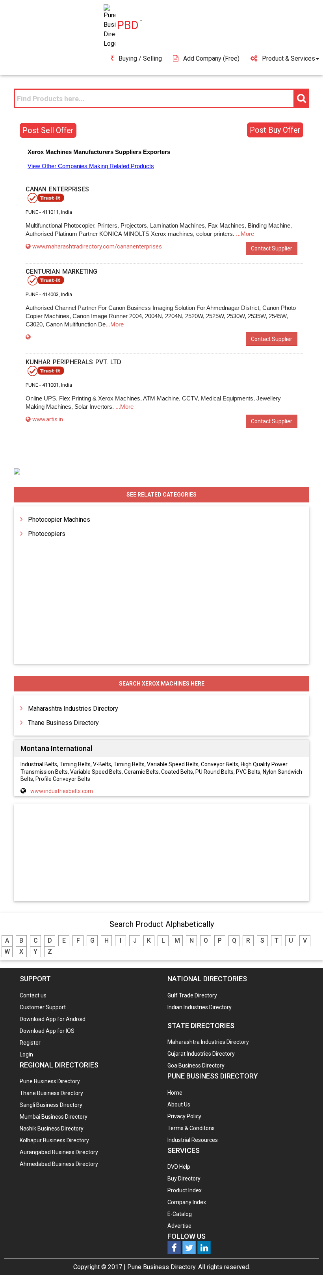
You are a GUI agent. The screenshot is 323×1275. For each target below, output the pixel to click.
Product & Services (288, 58)
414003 (50, 294)
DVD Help (178, 1167)
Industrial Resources (192, 1140)
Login (26, 1054)
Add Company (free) (211, 58)
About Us (178, 1104)
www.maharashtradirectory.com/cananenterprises (97, 246)
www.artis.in (47, 419)
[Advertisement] (161, 853)
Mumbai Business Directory (53, 1117)
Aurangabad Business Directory (59, 1152)
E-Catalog (179, 1214)
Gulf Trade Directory (192, 995)
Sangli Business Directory (51, 1105)
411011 (50, 212)
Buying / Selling (140, 58)
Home (174, 1093)
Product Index (184, 1190)
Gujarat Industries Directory (201, 1054)
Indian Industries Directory (199, 1007)
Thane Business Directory (63, 722)
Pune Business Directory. (162, 1267)
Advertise (179, 1226)
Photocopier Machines (59, 519)
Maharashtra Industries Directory (73, 708)
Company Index (186, 1202)
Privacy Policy (184, 1116)
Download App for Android (52, 1019)
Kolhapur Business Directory (54, 1140)
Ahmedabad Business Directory (59, 1164)
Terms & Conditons (191, 1128)
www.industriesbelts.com (61, 791)
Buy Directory (183, 1178)
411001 (50, 385)
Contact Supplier (271, 248)
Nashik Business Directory (52, 1128)
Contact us (33, 995)
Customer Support (43, 1007)
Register (30, 1043)
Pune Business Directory (50, 1081)
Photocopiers (46, 533)
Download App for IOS (47, 1031)
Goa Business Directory (196, 1065)
